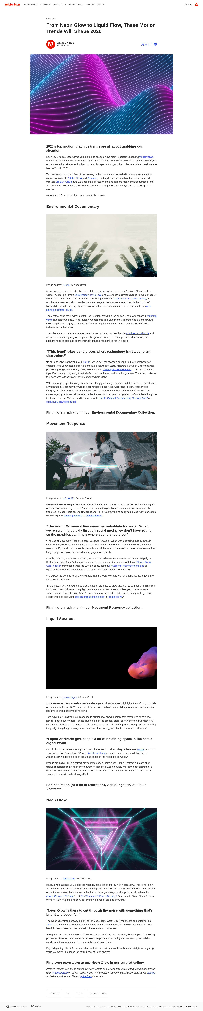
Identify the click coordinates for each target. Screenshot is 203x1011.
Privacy (118, 1006)
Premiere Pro (115, 596)
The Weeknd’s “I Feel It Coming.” (99, 896)
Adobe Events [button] (75, 4)
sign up (151, 972)
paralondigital (70, 697)
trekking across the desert (117, 369)
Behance (92, 178)
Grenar (66, 285)
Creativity (52, 19)
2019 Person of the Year (88, 295)
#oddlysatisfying (97, 753)
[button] (16, 1006)
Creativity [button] (44, 4)
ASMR (140, 749)
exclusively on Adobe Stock (61, 401)
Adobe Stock (75, 178)
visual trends (146, 157)
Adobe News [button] (29, 4)
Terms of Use (128, 1006)
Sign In (188, 4)
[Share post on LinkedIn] (146, 44)
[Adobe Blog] (14, 4)
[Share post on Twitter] (142, 44)
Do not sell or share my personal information (167, 1006)
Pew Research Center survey (130, 298)
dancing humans (73, 515)
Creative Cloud (63, 181)
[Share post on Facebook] (151, 44)
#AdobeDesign (59, 972)
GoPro (86, 362)
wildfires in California (137, 333)
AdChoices (192, 1006)
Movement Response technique (126, 565)
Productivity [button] (59, 4)
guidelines (86, 976)
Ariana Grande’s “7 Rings (60, 896)
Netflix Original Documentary (124, 398)
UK (68, 993)
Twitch (49, 924)
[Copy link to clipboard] (155, 44)
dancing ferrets (94, 515)
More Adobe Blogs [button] (95, 4)
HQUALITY (69, 498)
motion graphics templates (89, 596)
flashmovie (69, 878)
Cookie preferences (141, 1006)
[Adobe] (196, 4)
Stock (79, 993)
